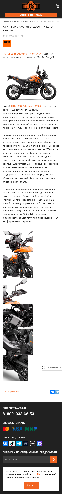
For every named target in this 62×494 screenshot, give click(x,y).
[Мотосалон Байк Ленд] (31, 6)
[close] (60, 367)
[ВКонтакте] (52, 392)
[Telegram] (57, 392)
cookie (37, 474)
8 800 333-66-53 (18, 414)
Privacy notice (52, 368)
